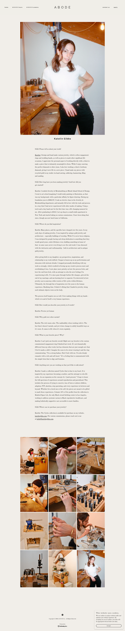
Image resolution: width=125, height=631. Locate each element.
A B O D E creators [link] (32, 7)
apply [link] (115, 7)
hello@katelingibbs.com (45, 419)
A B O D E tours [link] (17, 7)
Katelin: (38, 155)
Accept (109, 625)
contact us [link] (106, 7)
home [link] (6, 7)
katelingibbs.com (41, 416)
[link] (62, 11)
